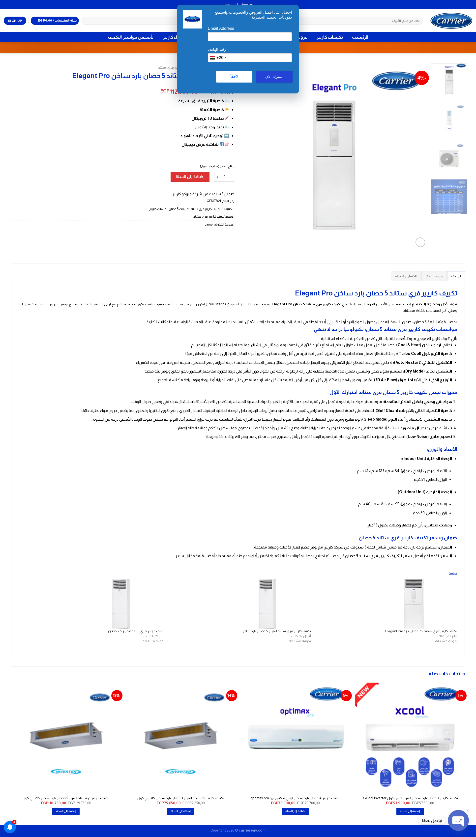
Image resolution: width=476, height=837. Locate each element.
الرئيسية (360, 37)
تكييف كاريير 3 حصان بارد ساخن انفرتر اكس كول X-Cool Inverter (410, 798)
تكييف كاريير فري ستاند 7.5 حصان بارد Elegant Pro (421, 631)
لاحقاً (234, 76)
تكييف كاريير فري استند (175, 67)
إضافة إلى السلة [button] (410, 811)
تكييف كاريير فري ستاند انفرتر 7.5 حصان (136, 631)
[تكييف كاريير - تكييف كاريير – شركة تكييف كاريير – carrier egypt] (451, 21)
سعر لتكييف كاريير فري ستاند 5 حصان (378, 556)
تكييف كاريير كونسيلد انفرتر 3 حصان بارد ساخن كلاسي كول (180, 798)
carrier (209, 224)
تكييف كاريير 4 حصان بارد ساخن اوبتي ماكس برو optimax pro (295, 798)
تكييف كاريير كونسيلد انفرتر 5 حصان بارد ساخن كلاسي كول (66, 798)
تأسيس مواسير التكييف (130, 37)
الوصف (456, 276)
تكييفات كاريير (330, 37)
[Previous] (417, 155)
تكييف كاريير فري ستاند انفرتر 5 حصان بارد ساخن (276, 631)
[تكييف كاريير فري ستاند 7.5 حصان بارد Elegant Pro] (386, 604)
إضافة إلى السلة (190, 176)
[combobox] (218, 58)
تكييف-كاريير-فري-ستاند (209, 216)
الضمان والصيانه (405, 276)
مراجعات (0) (434, 276)
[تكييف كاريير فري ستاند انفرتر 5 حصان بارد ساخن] (240, 604)
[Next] (248, 155)
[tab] (456, 276)
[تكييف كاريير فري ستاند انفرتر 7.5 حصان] (94, 604)
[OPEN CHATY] (458, 820)
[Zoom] (420, 242)
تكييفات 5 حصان (179, 209)
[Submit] (86, 21)
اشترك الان (274, 76)
